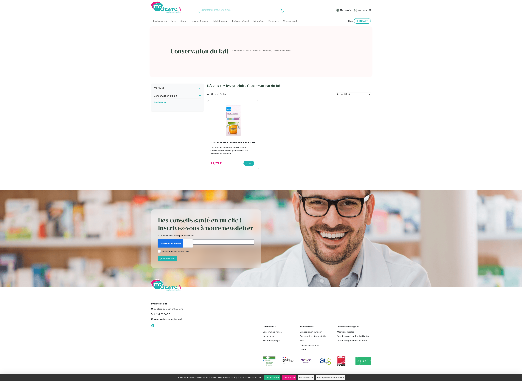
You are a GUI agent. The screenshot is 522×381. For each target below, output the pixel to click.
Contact (362, 21)
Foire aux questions (309, 345)
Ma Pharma (237, 50)
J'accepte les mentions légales (175, 251)
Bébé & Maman (251, 50)
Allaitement (265, 50)
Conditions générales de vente (352, 340)
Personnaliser (306, 377)
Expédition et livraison (311, 331)
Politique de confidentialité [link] (330, 377)
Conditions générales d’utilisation (353, 336)
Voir (248, 163)
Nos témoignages (271, 340)
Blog (350, 21)
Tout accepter (272, 377)
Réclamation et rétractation (313, 336)
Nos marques (269, 336)
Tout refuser (289, 377)
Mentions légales (345, 331)
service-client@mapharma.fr (168, 319)
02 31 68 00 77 (162, 314)
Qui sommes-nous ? (272, 331)
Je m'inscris (167, 258)
